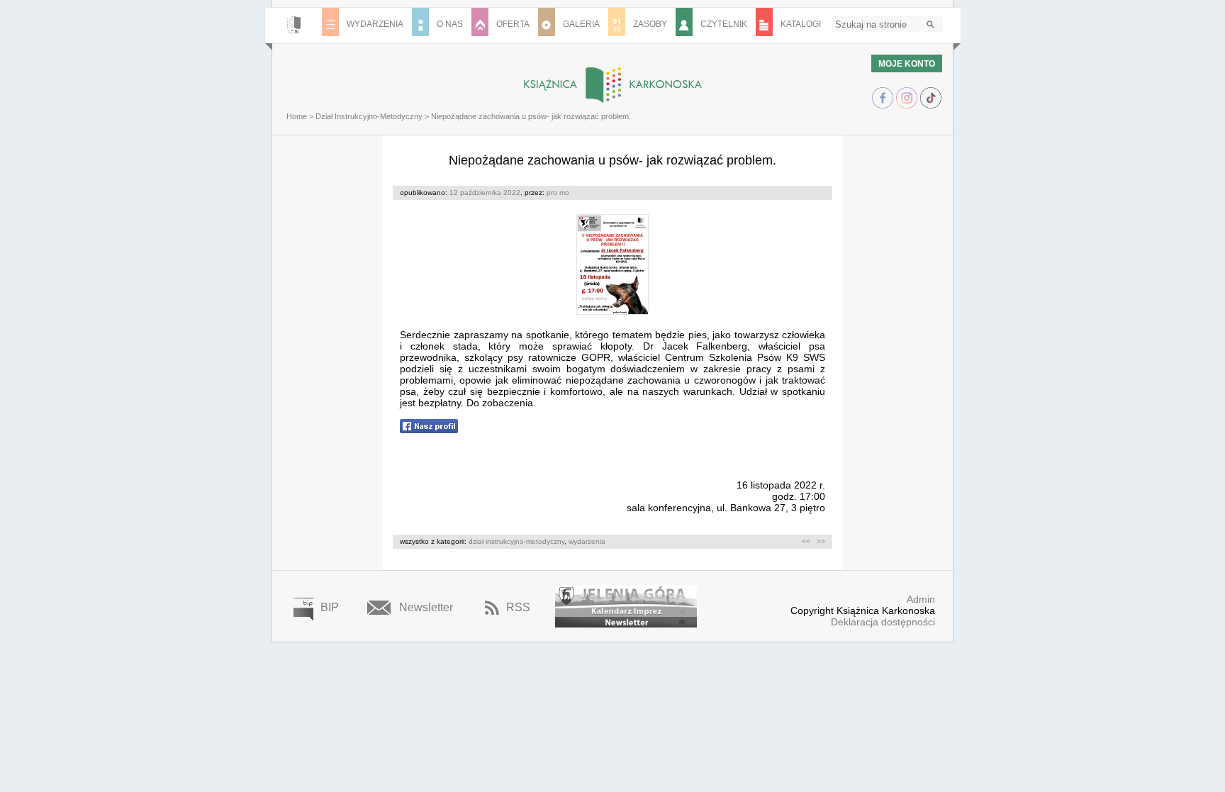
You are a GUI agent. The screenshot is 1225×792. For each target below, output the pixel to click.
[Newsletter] (626, 622)
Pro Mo (558, 192)
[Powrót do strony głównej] (612, 85)
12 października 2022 (484, 192)
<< (806, 541)
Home (296, 116)
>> (821, 541)
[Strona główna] (294, 25)
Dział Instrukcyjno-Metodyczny (369, 116)
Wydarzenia (587, 541)
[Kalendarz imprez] (626, 601)
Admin (921, 599)
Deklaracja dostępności (883, 622)
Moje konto (906, 64)
